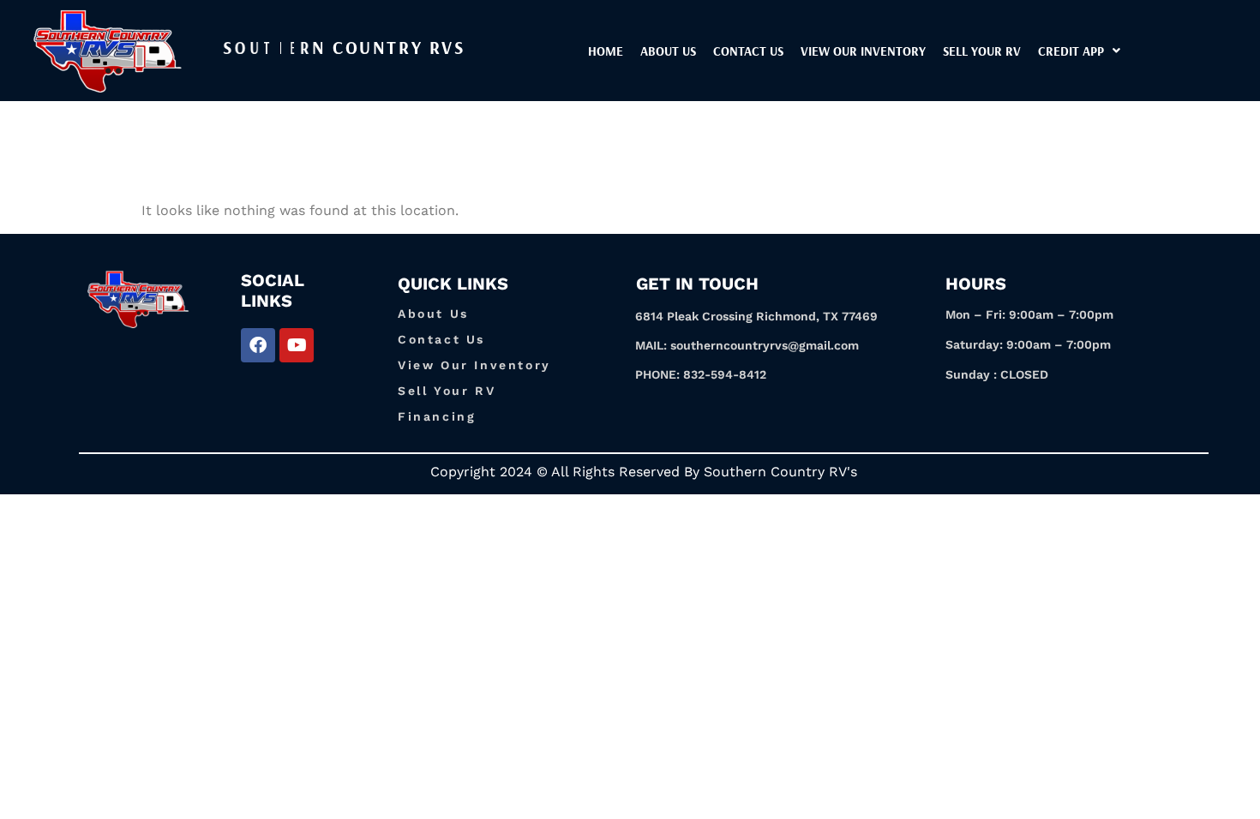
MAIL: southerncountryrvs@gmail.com (747, 345)
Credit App (1071, 51)
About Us (668, 51)
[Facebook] (258, 345)
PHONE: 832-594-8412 (700, 374)
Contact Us (748, 51)
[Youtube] (296, 345)
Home (605, 51)
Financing (437, 416)
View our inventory (863, 51)
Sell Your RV (982, 51)
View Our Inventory (474, 365)
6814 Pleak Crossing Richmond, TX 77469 (756, 316)
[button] (1079, 51)
